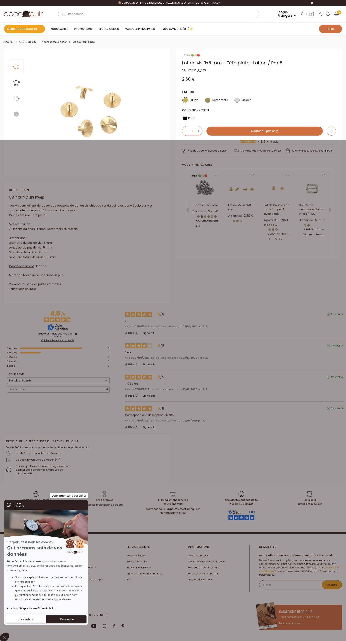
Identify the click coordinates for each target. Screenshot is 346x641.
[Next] (16, 114)
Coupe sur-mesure (77, 573)
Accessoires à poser (54, 42)
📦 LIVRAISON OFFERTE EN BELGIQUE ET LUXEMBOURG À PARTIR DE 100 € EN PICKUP (169, 3)
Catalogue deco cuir (296, 611)
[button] (302, 14)
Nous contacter (136, 555)
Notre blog (71, 561)
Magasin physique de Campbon (85, 579)
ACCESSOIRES (27, 42)
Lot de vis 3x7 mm (205, 205)
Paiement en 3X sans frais (203, 573)
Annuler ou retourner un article (145, 573)
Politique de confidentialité (204, 567)
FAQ (129, 579)
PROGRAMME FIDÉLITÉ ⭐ (177, 29)
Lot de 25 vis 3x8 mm (239, 207)
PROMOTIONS (83, 29)
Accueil (8, 42)
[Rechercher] (63, 14)
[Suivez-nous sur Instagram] (105, 626)
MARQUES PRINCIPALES (140, 29)
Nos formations (74, 555)
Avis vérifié (337, 314)
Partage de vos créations (80, 567)
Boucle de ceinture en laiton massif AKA (311, 209)
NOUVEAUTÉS (59, 29)
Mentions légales (198, 555)
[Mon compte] (320, 14)
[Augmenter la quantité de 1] (200, 131)
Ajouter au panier (263, 131)
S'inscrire (331, 584)
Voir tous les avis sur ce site (57, 340)
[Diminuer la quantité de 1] (184, 131)
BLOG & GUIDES (109, 29)
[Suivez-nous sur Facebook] (114, 626)
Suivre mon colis (137, 561)
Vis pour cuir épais (83, 42)
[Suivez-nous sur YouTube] (94, 626)
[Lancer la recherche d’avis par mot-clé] (107, 389)
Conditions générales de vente (206, 561)
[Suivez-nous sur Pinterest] (122, 626)
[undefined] (76, 333)
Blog (330, 29)
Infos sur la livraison (139, 567)
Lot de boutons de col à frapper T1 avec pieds (276, 209)
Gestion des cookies (200, 579)
